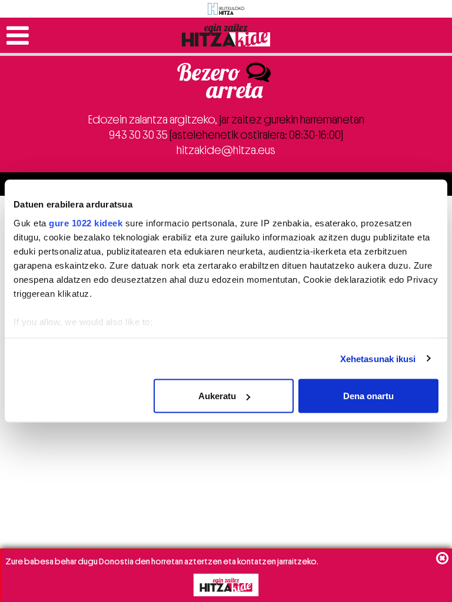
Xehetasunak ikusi (378, 358)
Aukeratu (217, 396)
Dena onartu (368, 396)
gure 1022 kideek (85, 223)
